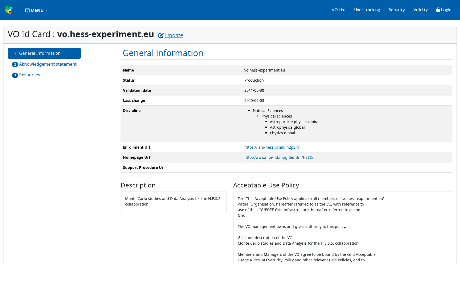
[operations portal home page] (9, 9)
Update (174, 35)
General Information (37, 53)
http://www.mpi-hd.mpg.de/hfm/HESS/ (278, 157)
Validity (420, 9)
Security (397, 9)
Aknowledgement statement (45, 64)
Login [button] (445, 9)
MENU (37, 10)
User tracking (367, 9)
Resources (27, 75)
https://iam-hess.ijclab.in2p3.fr (271, 147)
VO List (339, 9)
